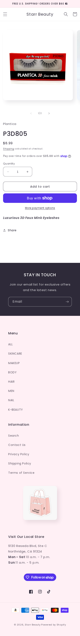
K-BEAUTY (15, 410)
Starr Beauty (32, 624)
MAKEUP (14, 363)
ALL (10, 344)
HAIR (11, 382)
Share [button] (12, 230)
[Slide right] (49, 113)
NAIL (11, 400)
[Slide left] (30, 113)
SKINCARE (15, 354)
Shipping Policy (19, 463)
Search (13, 436)
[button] (5, 14)
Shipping (8, 148)
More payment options (40, 208)
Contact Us (17, 445)
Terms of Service (21, 473)
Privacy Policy (18, 454)
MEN (11, 391)
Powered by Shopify (53, 624)
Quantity (9, 164)
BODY (12, 372)
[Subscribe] (67, 302)
